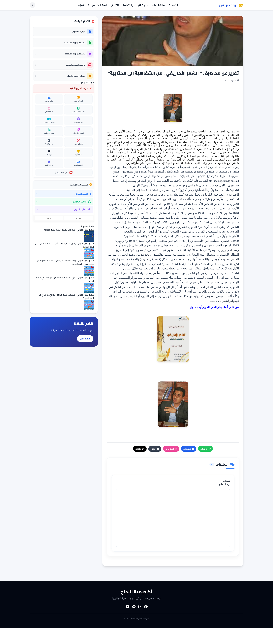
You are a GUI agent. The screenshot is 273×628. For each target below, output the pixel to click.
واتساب (203, 449)
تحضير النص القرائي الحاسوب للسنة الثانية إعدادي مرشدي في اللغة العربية (66, 296)
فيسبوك (187, 449)
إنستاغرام (169, 449)
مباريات (78, 218)
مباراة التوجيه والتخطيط (135, 5)
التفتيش (115, 5)
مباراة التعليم (158, 5)
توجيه (49, 218)
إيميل (153, 449)
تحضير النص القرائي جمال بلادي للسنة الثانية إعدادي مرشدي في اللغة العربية (64, 245)
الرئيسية (173, 5)
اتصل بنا (81, 5)
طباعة (138, 449)
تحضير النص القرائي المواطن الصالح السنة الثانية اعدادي (68, 230)
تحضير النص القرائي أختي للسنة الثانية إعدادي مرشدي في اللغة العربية (65, 279)
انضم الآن (85, 338)
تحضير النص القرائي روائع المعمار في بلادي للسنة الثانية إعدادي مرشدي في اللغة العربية (65, 262)
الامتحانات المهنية (97, 5)
